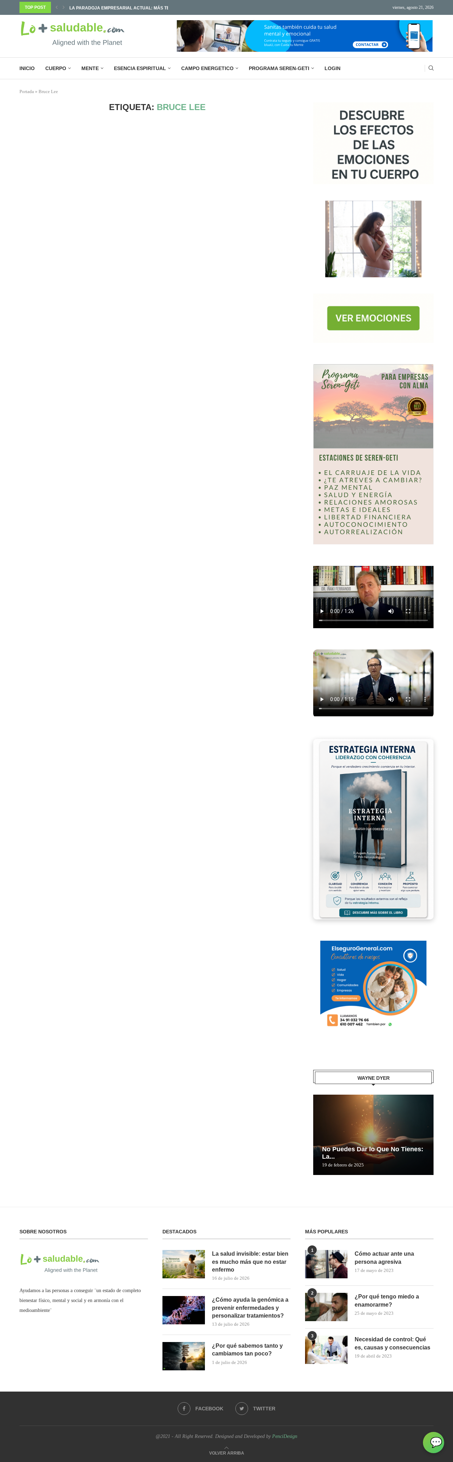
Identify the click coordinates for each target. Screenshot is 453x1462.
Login (332, 68)
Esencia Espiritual (140, 68)
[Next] (64, 7)
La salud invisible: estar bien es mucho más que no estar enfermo (250, 1262)
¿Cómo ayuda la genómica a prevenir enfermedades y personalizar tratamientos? (250, 1308)
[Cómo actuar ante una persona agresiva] (326, 1264)
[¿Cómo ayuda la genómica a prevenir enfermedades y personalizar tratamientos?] (183, 1310)
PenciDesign (284, 1436)
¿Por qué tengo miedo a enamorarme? (387, 1300)
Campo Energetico (207, 68)
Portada (26, 91)
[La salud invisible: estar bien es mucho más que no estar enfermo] (183, 1264)
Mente (90, 68)
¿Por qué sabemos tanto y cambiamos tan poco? (247, 1350)
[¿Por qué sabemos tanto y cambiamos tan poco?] (183, 1356)
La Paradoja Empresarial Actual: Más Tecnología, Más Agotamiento (152, 7)
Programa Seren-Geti (279, 68)
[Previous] (56, 7)
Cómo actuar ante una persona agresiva (384, 1258)
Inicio (27, 68)
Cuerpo (55, 68)
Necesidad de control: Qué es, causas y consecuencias (392, 1343)
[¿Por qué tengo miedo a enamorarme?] (326, 1307)
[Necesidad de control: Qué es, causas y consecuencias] (326, 1350)
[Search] (431, 68)
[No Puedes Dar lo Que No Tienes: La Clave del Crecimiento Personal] (373, 1135)
